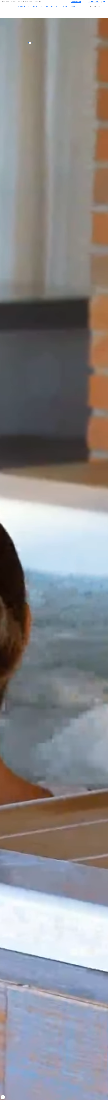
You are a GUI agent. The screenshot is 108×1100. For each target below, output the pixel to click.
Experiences (54, 6)
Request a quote (24, 6)
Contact (35, 6)
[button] (104, 6)
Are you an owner (68, 6)
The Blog (44, 6)
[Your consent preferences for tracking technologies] (3, 1097)
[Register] (91, 6)
